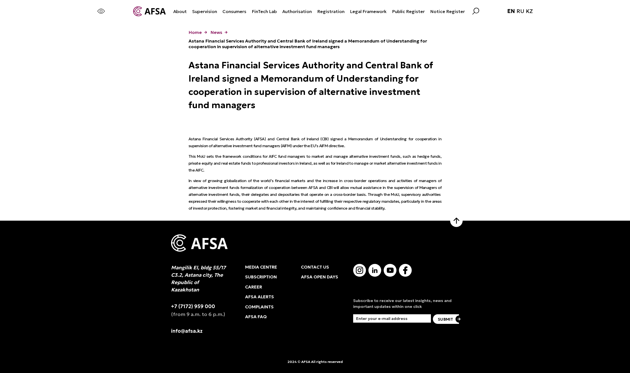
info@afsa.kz (187, 331)
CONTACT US (315, 267)
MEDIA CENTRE (261, 267)
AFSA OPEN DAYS (319, 277)
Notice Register (447, 11)
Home (195, 32)
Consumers (234, 11)
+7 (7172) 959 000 (193, 306)
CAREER (253, 287)
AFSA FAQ (256, 316)
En (511, 11)
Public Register (408, 11)
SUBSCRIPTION (261, 277)
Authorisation (297, 11)
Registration (331, 11)
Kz (529, 11)
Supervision (204, 11)
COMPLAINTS (259, 307)
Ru (520, 11)
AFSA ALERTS (259, 297)
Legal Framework (368, 11)
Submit (445, 319)
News (216, 32)
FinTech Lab (264, 11)
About (180, 11)
